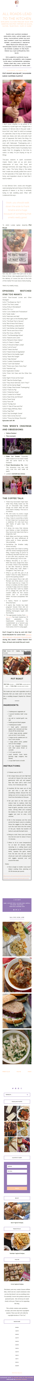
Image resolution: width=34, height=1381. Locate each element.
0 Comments (17, 900)
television (20, 905)
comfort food (11, 903)
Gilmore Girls (21, 903)
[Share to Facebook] (13, 910)
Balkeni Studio (21, 1379)
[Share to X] (16, 910)
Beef (5, 903)
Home (19, 1072)
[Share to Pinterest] (20, 910)
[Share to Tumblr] (18, 910)
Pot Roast (13, 905)
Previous (6, 1072)
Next (29, 1072)
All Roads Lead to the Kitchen (22, 1377)
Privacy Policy (17, 1373)
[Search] (27, 1094)
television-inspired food (17, 906)
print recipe (27, 653)
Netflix (28, 903)
